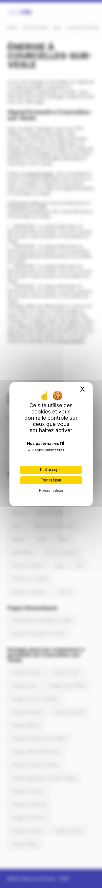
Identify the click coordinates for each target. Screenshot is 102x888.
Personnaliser (51, 490)
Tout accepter (51, 470)
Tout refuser (51, 480)
